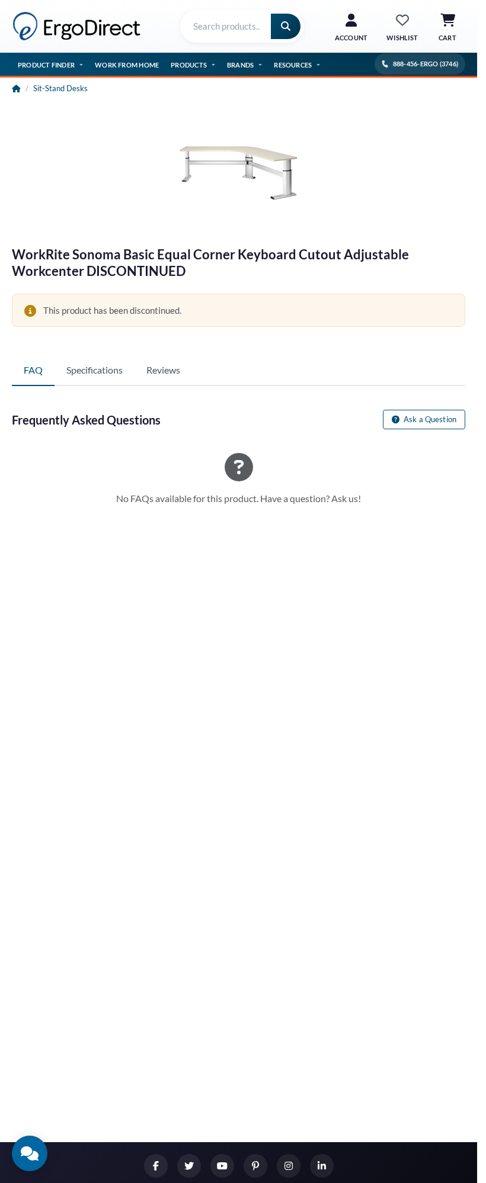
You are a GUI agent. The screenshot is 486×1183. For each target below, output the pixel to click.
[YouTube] (222, 1166)
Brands (240, 65)
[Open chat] (29, 1153)
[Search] (285, 26)
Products (189, 65)
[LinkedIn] (322, 1166)
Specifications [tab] (94, 369)
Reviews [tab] (163, 369)
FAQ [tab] (33, 369)
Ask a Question (429, 419)
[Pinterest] (255, 1166)
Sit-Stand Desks (60, 88)
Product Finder (46, 65)
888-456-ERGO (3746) (425, 63)
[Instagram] (288, 1166)
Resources (293, 65)
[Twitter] (189, 1166)
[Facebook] (156, 1166)
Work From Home (127, 65)
